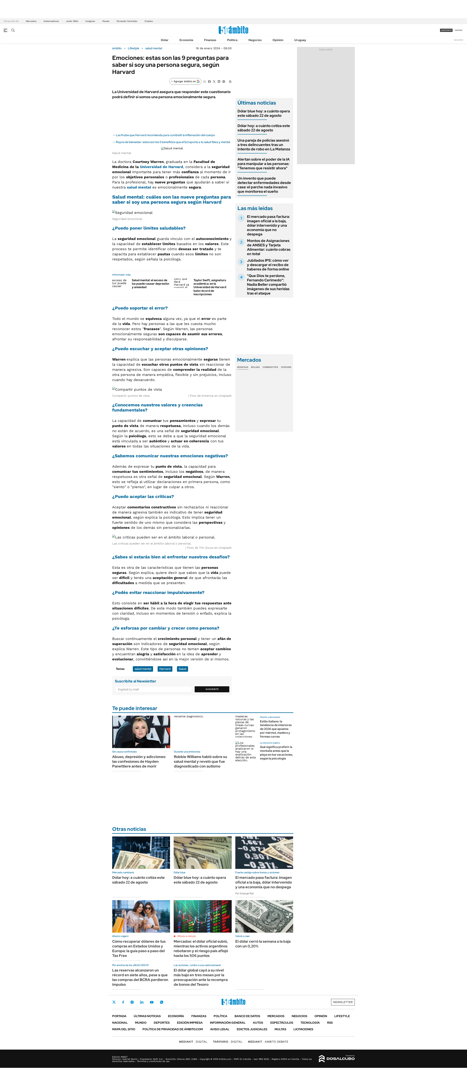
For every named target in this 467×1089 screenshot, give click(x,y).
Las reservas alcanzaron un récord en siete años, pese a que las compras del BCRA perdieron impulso (140, 977)
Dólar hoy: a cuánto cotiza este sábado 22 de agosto (264, 127)
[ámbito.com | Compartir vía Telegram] (223, 81)
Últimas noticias (147, 1016)
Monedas (242, 367)
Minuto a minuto (186, 936)
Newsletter (458, 40)
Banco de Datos (247, 1016)
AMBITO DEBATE (268, 1041)
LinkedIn (141, 1002)
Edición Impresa (190, 1023)
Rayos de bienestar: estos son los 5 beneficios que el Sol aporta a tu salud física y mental (173, 142)
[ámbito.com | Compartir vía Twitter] (214, 81)
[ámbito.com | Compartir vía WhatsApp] (204, 81)
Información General (228, 1023)
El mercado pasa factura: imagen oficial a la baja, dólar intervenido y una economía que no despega (268, 225)
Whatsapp (161, 1002)
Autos (258, 1023)
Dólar (165, 40)
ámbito (117, 48)
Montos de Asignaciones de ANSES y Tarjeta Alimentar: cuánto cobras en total (268, 247)
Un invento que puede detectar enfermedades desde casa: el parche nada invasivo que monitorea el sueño (264, 185)
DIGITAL (193, 1041)
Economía (186, 40)
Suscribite (212, 689)
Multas (280, 1029)
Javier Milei (72, 21)
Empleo (149, 21)
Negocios (255, 40)
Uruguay (300, 40)
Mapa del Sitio (123, 1029)
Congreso (90, 21)
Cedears (286, 367)
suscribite (446, 30)
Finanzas (210, 40)
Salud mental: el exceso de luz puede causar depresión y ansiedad (150, 283)
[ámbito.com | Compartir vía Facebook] (209, 81)
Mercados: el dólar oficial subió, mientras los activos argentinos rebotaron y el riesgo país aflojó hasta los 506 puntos (201, 948)
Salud (182, 669)
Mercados (31, 21)
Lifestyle (133, 48)
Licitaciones (303, 1029)
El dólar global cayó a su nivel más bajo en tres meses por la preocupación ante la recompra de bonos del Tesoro (201, 977)
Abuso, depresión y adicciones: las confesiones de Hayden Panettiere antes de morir (139, 761)
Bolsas (255, 367)
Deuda (105, 21)
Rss (330, 1023)
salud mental (153, 48)
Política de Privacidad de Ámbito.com (172, 1029)
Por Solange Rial (244, 893)
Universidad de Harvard (161, 167)
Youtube (151, 1002)
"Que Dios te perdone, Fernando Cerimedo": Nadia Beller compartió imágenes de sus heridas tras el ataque (268, 284)
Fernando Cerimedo (127, 21)
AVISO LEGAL (219, 1029)
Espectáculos (281, 1023)
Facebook (123, 1002)
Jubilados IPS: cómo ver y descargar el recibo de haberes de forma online (268, 265)
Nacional (120, 1023)
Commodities (270, 367)
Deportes (162, 1023)
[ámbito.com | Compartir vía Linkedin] (218, 81)
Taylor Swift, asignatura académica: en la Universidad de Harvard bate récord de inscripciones (210, 287)
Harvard (165, 669)
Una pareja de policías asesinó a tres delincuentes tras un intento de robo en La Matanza (264, 144)
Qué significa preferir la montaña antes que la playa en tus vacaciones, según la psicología (276, 752)
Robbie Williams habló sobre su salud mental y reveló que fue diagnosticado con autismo (200, 761)
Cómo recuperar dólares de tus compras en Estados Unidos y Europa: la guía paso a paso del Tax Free (139, 948)
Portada (119, 1016)
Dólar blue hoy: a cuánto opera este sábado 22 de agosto (264, 113)
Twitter (114, 1002)
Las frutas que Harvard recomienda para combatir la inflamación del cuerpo (165, 135)
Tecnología (310, 1023)
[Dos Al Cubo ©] (337, 1058)
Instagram (132, 1002)
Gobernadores (51, 21)
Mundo (140, 1023)
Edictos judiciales (252, 1029)
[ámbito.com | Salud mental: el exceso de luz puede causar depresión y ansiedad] (120, 283)
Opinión (278, 40)
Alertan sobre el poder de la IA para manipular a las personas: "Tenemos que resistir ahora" (264, 163)
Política (232, 40)
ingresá (458, 30)
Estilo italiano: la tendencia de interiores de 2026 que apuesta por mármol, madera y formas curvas (276, 728)
